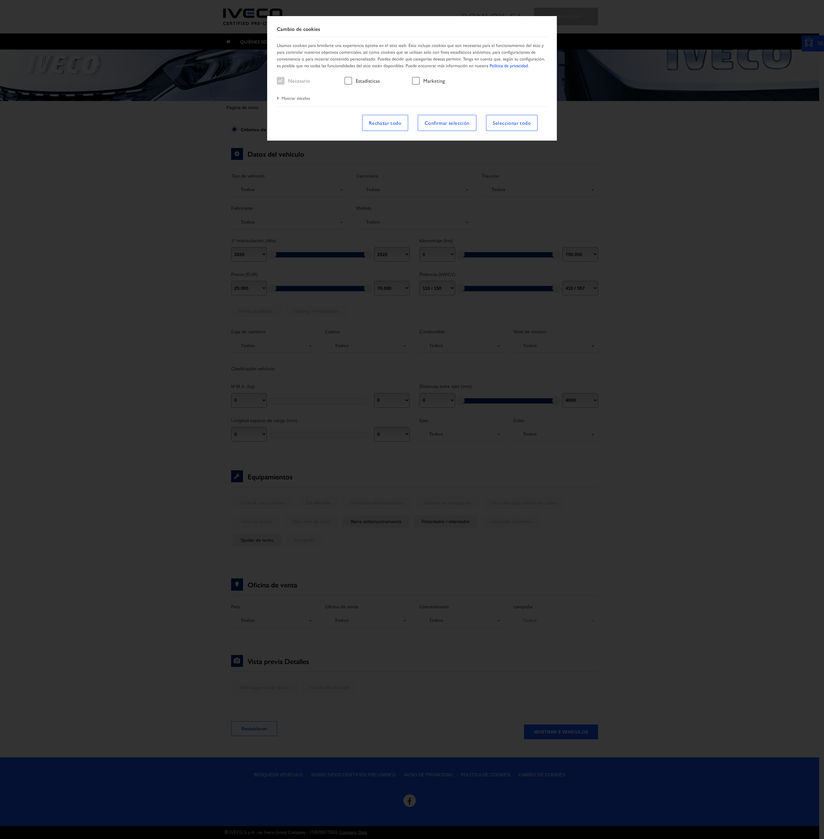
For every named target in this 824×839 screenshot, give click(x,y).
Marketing (434, 80)
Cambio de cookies (298, 29)
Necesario (299, 80)
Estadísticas (368, 80)
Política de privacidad (509, 65)
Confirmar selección (447, 122)
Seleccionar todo (512, 122)
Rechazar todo (385, 122)
